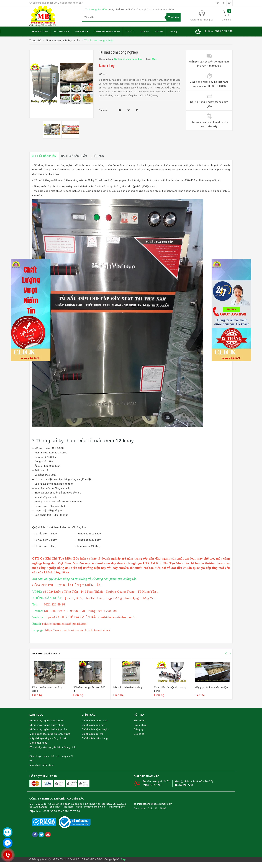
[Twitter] (41, 834)
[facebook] (224, 3)
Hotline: (218, 31)
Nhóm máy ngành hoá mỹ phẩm (48, 729)
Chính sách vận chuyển (95, 729)
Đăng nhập (196, 19)
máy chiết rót (116, 9)
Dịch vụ (144, 31)
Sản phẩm (81, 31)
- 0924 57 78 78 (70, 811)
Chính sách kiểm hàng (95, 738)
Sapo (124, 859)
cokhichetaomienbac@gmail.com (153, 803)
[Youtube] (48, 834)
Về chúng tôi (61, 31)
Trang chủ (41, 31)
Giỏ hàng (139, 733)
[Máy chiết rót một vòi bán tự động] (171, 672)
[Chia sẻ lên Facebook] (120, 110)
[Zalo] (7, 832)
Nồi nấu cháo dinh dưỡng (128, 687)
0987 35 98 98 (152, 785)
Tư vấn (159, 31)
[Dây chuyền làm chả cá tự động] (49, 672)
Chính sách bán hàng (107, 31)
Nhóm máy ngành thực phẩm (46, 720)
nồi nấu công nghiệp (138, 9)
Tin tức (129, 31)
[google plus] (229, 3)
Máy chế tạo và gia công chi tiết (47, 738)
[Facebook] (35, 834)
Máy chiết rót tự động (41, 765)
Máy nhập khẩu (38, 742)
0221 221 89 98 (157, 808)
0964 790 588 (184, 785)
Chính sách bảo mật (93, 724)
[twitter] (218, 3)
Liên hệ (172, 31)
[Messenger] (7, 843)
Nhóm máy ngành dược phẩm (46, 724)
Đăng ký (208, 19)
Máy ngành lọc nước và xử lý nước (49, 733)
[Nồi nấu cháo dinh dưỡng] (130, 672)
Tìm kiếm (139, 720)
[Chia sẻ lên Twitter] (129, 110)
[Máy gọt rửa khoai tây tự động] (212, 672)
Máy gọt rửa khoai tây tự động (212, 687)
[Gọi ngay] (7, 855)
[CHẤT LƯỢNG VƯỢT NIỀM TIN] (52, 16)
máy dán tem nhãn (163, 9)
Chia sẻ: (103, 110)
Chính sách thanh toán (95, 720)
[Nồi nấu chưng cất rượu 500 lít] (90, 672)
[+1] (137, 110)
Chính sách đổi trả (92, 733)
